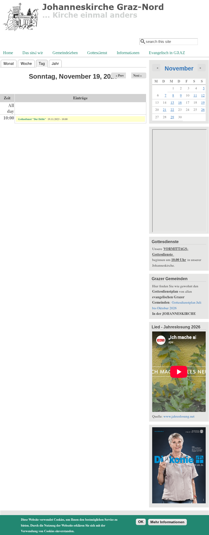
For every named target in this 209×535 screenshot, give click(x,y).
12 (203, 95)
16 (180, 102)
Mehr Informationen (167, 522)
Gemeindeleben (64, 53)
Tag (43, 63)
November (179, 68)
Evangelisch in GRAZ (166, 53)
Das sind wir (32, 53)
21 (164, 109)
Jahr (55, 63)
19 (203, 102)
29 (172, 117)
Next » (137, 75)
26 (203, 109)
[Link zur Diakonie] (179, 502)
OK (140, 522)
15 (172, 102)
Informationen (127, 53)
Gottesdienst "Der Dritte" (32, 119)
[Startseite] (83, 31)
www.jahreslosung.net (178, 416)
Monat (9, 63)
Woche (26, 63)
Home (8, 53)
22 (172, 109)
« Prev (120, 75)
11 (195, 95)
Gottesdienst (96, 53)
